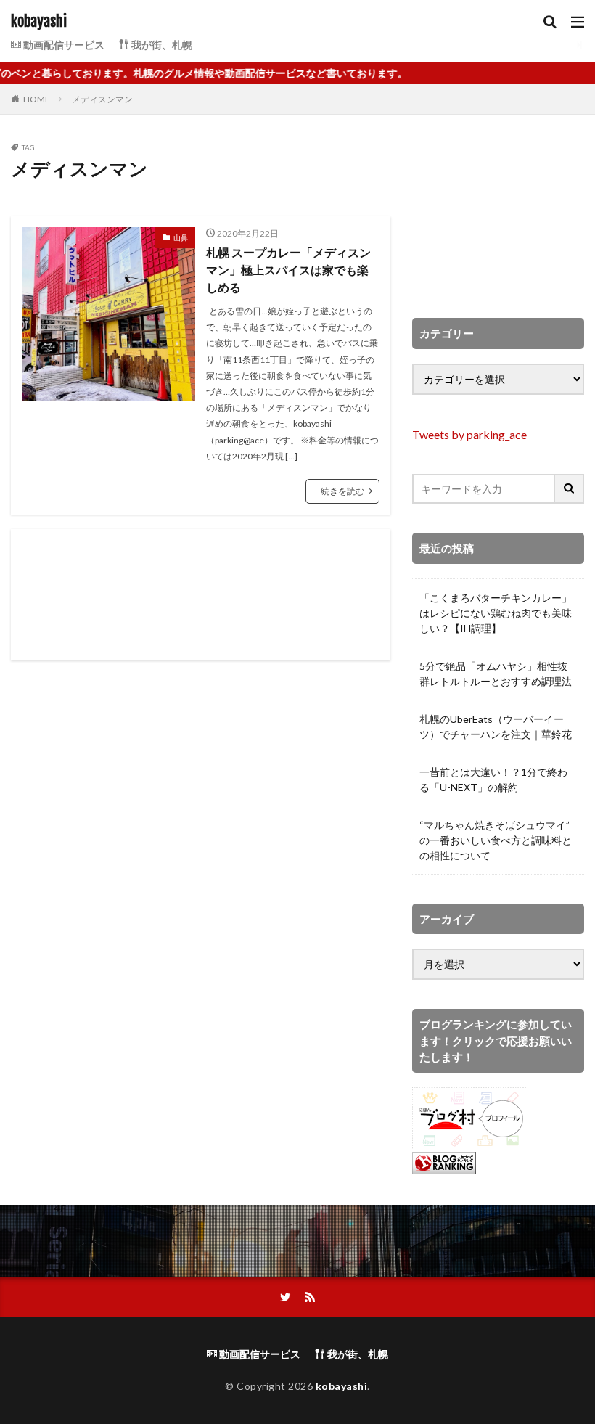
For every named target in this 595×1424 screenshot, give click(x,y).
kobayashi (39, 22)
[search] (569, 489)
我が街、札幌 (160, 44)
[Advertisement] (200, 595)
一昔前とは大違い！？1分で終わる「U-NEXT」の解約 (493, 779)
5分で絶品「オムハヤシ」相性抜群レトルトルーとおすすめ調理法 (495, 673)
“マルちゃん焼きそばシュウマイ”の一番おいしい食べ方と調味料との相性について (495, 840)
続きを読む (342, 491)
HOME (36, 99)
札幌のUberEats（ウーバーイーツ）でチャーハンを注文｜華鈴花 (495, 726)
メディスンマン (102, 99)
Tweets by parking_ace (469, 434)
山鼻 (180, 237)
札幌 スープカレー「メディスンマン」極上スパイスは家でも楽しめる (288, 269)
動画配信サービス (62, 44)
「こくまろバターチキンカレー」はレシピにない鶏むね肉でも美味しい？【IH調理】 (495, 613)
